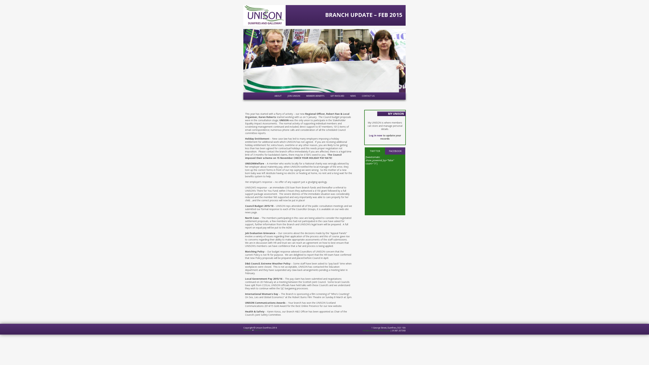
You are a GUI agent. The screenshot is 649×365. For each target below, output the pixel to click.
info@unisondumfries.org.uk (376, 330)
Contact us (368, 95)
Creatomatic (260, 330)
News (353, 95)
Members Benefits (315, 95)
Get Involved (337, 95)
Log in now (375, 135)
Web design (247, 330)
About (278, 95)
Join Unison (294, 95)
